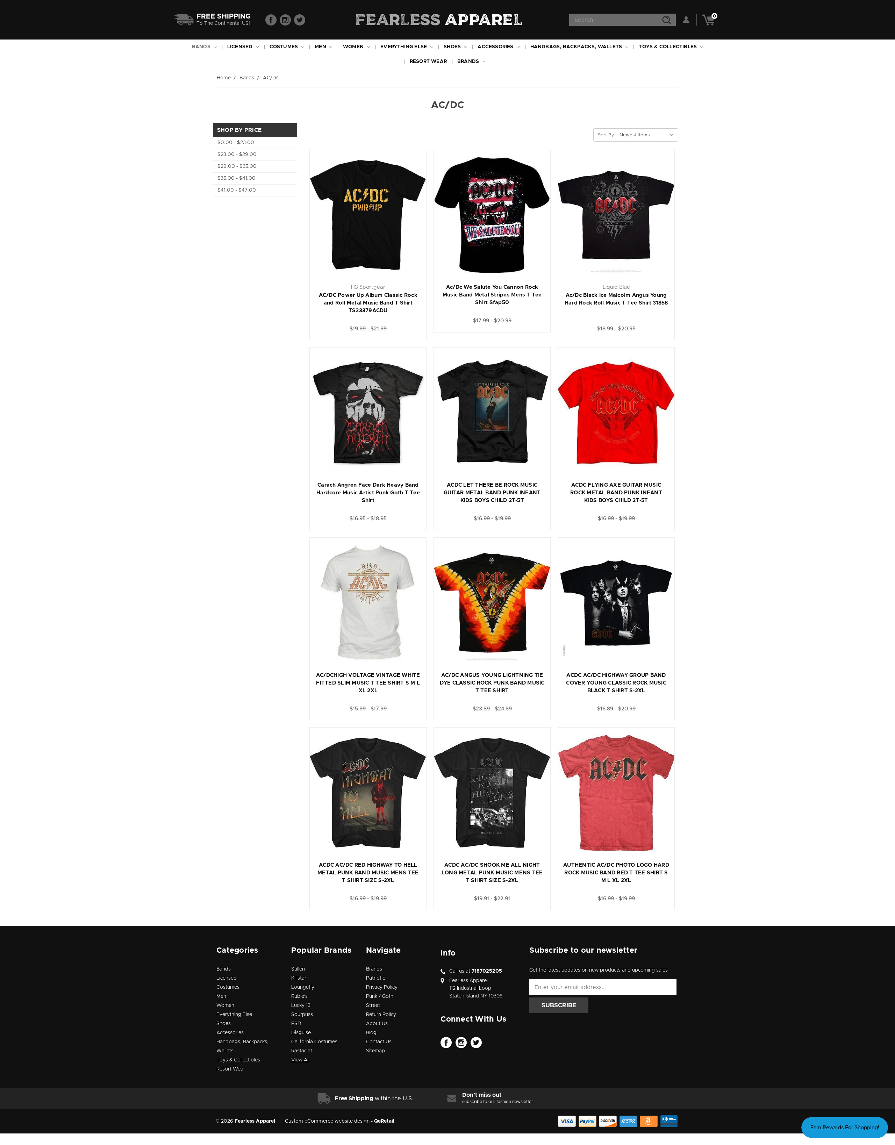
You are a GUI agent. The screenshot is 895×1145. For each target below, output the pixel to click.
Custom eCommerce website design (327, 1121)
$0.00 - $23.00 (235, 142)
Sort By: (606, 135)
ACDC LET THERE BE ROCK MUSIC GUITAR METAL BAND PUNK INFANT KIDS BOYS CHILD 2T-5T (492, 492)
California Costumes (314, 1041)
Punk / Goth (379, 996)
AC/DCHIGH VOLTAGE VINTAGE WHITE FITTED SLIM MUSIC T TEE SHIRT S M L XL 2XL (368, 683)
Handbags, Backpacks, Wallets (577, 46)
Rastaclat (301, 1051)
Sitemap (375, 1051)
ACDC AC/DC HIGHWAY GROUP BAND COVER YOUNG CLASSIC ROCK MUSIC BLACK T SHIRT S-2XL (616, 683)
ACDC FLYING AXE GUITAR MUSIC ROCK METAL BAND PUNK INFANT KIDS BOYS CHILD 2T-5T (616, 492)
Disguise (301, 1032)
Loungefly (302, 987)
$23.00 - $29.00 (237, 154)
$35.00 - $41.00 (236, 178)
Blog (371, 1032)
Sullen (298, 969)
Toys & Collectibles (668, 46)
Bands (202, 46)
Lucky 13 (300, 1005)
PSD (296, 1023)
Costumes (285, 46)
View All (300, 1060)
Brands (468, 61)
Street (373, 1005)
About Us (377, 1023)
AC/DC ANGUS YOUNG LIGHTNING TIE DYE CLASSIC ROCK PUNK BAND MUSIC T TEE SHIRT (492, 683)
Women (354, 46)
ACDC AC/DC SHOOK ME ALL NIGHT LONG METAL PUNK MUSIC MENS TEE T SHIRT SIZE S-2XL (492, 873)
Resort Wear (428, 61)
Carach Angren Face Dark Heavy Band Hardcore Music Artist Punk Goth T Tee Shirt (368, 492)
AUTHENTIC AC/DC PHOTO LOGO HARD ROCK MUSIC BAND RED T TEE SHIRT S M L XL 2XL (616, 873)
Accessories (496, 46)
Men (321, 46)
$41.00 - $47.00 (236, 190)
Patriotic (375, 978)
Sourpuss (302, 1014)
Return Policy (381, 1014)
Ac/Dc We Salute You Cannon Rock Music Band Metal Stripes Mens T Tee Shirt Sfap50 (492, 295)
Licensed (240, 46)
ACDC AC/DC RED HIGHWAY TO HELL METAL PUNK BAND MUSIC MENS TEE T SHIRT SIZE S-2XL (368, 873)
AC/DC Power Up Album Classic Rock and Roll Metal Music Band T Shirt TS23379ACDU (368, 303)
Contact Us (379, 1041)
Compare (394, 208)
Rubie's (299, 996)
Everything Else (404, 46)
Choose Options (368, 223)
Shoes (453, 46)
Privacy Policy (382, 987)
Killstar (298, 978)
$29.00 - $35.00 (237, 166)
